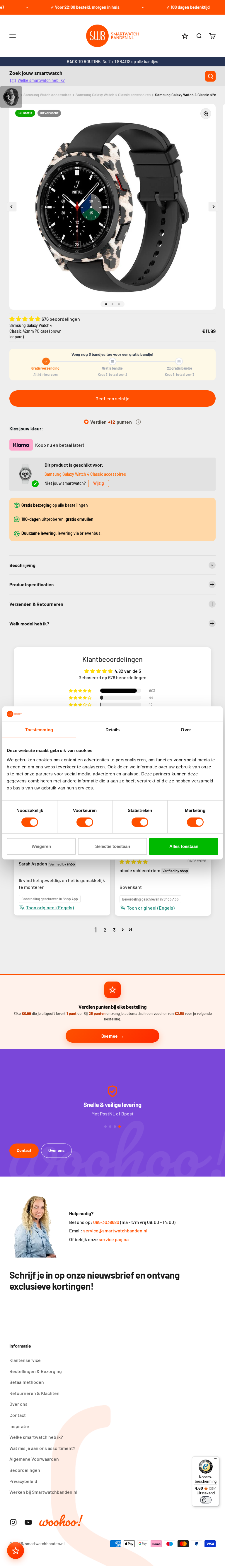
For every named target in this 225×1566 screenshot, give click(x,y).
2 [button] (105, 929)
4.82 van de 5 (128, 671)
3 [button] (114, 929)
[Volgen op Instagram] (13, 1522)
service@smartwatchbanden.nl (115, 1230)
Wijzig (98, 483)
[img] (134, 861)
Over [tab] (186, 729)
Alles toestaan (183, 846)
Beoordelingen (24, 1470)
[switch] (84, 822)
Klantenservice (25, 1360)
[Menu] (215, 1459)
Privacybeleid (23, 1481)
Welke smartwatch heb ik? (41, 80)
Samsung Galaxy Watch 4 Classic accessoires (113, 94)
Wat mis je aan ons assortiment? (42, 1448)
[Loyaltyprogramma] (15, 1550)
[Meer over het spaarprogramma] (138, 422)
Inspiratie (19, 1426)
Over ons (56, 1150)
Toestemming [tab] (39, 729)
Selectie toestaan (112, 846)
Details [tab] (112, 729)
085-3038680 (106, 1222)
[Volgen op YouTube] (28, 1522)
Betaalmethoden (26, 1382)
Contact (24, 1150)
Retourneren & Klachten (34, 1393)
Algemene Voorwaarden (34, 1459)
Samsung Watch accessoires (47, 94)
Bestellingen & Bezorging (35, 1371)
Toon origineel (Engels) (50, 907)
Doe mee (109, 1036)
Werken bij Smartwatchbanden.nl (43, 1492)
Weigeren (41, 846)
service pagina (114, 1239)
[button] (25, 318)
